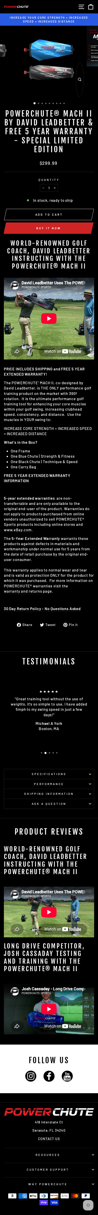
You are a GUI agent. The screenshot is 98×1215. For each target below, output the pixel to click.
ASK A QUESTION (49, 804)
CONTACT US (49, 1139)
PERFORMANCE (49, 784)
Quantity (49, 180)
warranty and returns (23, 591)
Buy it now (48, 228)
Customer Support (48, 1169)
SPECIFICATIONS (49, 774)
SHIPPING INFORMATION (49, 794)
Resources (48, 1155)
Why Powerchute (48, 1184)
